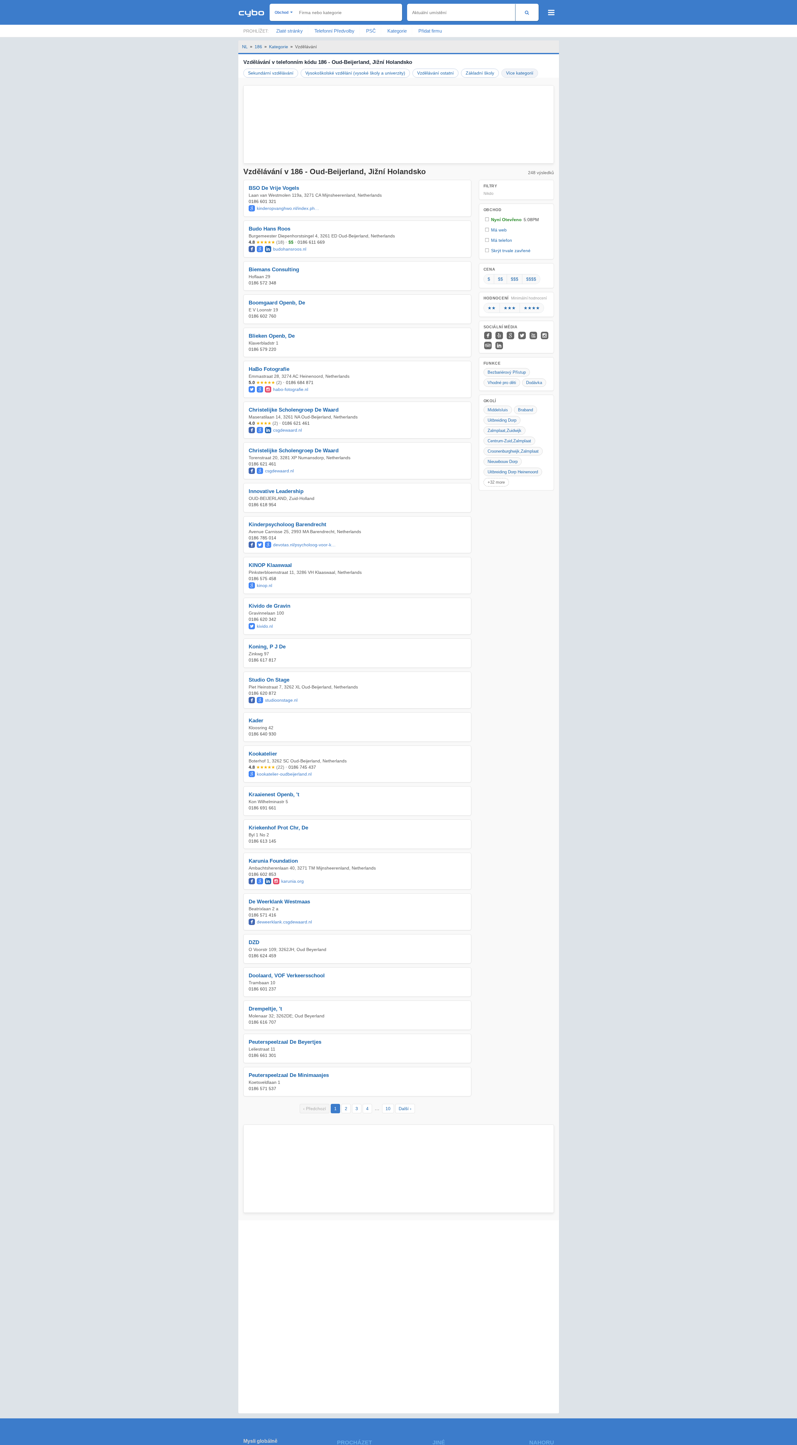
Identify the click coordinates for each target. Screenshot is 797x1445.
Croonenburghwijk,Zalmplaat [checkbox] (513, 451)
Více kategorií (519, 73)
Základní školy (480, 73)
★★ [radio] (492, 307)
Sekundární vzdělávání (270, 73)
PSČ (371, 31)
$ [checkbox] (489, 279)
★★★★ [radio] (532, 307)
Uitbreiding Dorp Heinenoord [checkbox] (513, 472)
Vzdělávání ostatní (435, 73)
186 (258, 46)
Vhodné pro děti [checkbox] (502, 382)
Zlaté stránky (289, 31)
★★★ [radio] (510, 307)
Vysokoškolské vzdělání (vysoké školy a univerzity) (355, 73)
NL (245, 46)
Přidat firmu (430, 31)
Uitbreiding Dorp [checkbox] (502, 420)
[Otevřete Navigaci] (551, 12)
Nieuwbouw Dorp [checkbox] (503, 461)
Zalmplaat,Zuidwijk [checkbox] (504, 430)
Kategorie (397, 31)
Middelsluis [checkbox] (498, 410)
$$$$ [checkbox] (531, 279)
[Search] (527, 12)
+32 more (496, 482)
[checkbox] (516, 219)
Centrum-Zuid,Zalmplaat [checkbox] (509, 441)
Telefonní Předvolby (334, 31)
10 (388, 1108)
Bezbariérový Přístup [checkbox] (507, 372)
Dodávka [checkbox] (534, 382)
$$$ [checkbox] (514, 279)
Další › (405, 1108)
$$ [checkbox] (500, 279)
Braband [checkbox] (525, 410)
